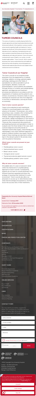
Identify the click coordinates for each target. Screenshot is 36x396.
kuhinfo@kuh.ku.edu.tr (17, 210)
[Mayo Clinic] (14, 3)
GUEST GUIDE (6, 265)
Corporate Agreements (8, 269)
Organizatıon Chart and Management (12, 258)
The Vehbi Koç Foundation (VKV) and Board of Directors (15, 249)
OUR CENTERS (6, 221)
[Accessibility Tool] (3, 392)
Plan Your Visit (6, 274)
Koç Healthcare (6, 285)
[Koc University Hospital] (5, 3)
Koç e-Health (5, 284)
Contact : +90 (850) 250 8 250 (9, 364)
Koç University (6, 295)
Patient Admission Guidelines (10, 270)
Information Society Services (8, 368)
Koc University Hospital (8, 9)
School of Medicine (7, 297)
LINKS (4, 291)
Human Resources (7, 260)
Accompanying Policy (8, 272)
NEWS (4, 233)
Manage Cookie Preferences (8, 370)
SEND (29, 346)
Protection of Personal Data (8, 366)
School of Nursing (7, 299)
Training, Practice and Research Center (13, 247)
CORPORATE (6, 243)
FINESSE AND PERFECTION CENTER (13, 237)
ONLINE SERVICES (8, 280)
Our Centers (19, 9)
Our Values (5, 252)
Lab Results (5, 287)
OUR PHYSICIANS (7, 229)
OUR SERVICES (7, 225)
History (4, 254)
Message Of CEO (7, 256)
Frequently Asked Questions (10, 276)
